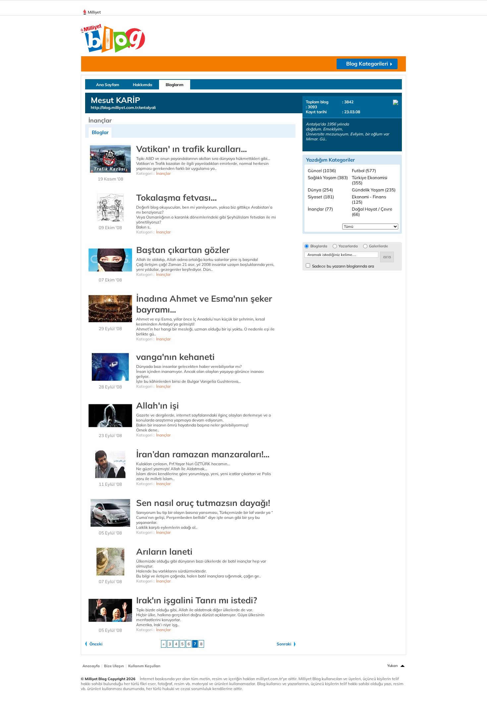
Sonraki (284, 643)
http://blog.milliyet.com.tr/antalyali (123, 107)
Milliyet (94, 12)
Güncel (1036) (322, 170)
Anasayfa (91, 666)
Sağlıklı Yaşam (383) (328, 177)
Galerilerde (378, 246)
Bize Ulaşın (114, 666)
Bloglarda (318, 246)
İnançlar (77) (320, 209)
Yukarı (392, 665)
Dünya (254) (320, 189)
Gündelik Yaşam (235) (374, 189)
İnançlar (163, 173)
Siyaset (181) (321, 196)
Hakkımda (142, 84)
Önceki (95, 643)
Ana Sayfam (107, 84)
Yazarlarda (348, 246)
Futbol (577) (364, 170)
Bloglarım (175, 84)
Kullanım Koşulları (144, 666)
